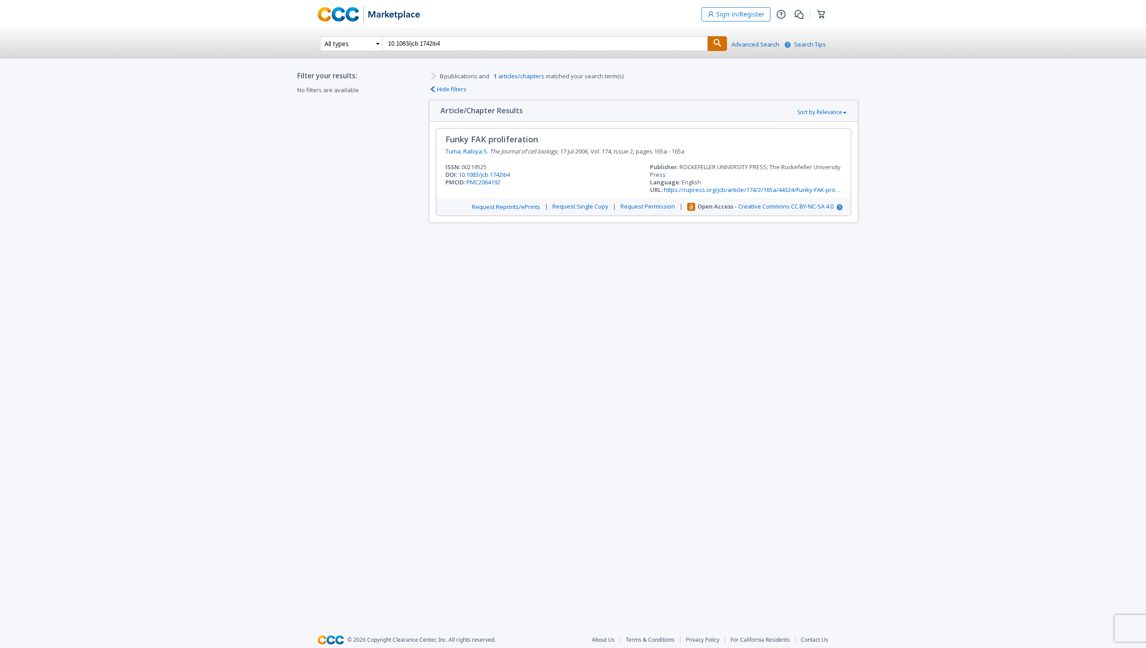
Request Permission (647, 206)
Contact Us (814, 640)
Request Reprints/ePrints (506, 207)
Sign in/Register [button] (740, 14)
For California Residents (760, 640)
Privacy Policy (702, 640)
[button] (781, 14)
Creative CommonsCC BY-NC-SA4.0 (786, 206)
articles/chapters (519, 76)
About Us (603, 640)
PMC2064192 (483, 182)
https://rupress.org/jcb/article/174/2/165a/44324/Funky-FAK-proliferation (762, 190)
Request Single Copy (580, 206)
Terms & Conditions (650, 640)
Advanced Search (755, 44)
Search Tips (810, 44)
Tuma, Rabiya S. (466, 151)
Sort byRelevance (819, 112)
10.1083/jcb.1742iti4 (484, 175)
